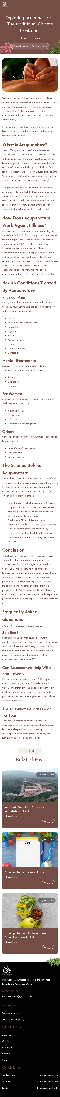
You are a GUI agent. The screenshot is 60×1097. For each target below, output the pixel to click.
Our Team (7, 1041)
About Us (6, 1034)
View (47, 822)
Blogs (5, 1060)
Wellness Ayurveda (39, 46)
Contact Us (7, 1047)
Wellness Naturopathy (21, 46)
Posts (37, 38)
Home (23, 38)
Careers (6, 1053)
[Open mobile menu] (56, 5)
